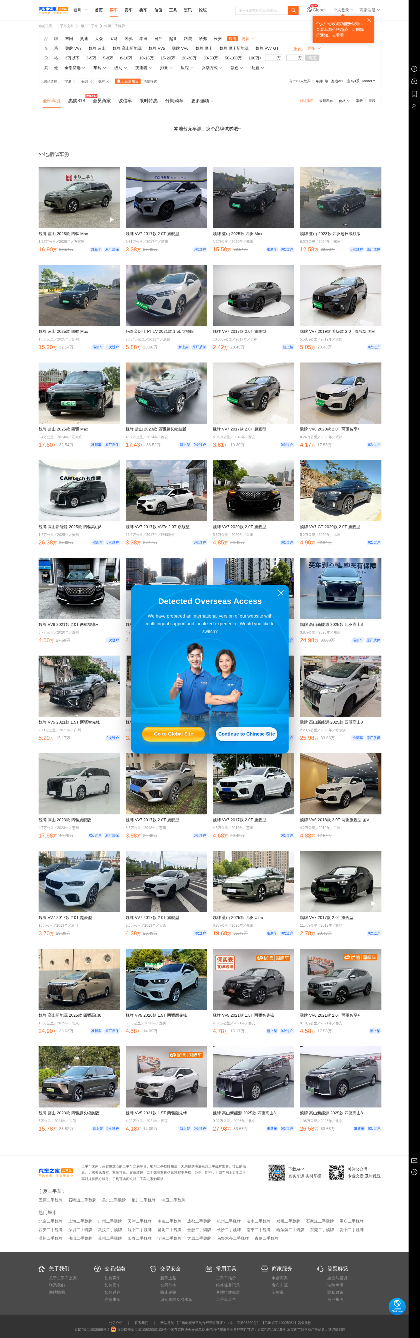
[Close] (281, 592)
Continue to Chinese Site (246, 734)
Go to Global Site (173, 734)
